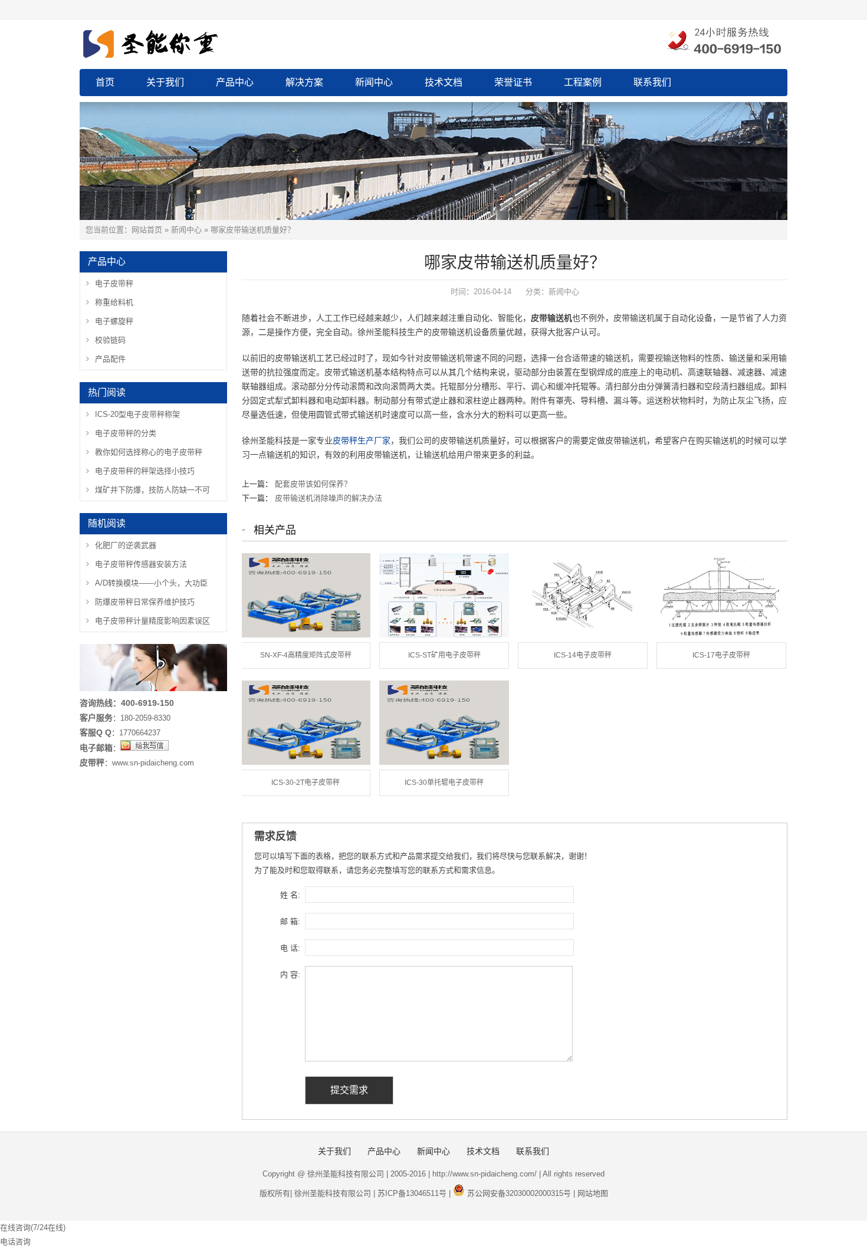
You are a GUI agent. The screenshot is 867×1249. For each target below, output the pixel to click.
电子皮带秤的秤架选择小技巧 (145, 470)
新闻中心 (374, 82)
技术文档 (443, 82)
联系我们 (652, 82)
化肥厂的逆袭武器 (125, 545)
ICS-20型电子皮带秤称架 (137, 414)
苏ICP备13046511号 (411, 1193)
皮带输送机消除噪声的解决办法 (328, 498)
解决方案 (304, 82)
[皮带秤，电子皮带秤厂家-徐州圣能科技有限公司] (209, 41)
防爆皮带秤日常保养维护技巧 (145, 601)
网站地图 (592, 1193)
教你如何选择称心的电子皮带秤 (148, 452)
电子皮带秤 (114, 283)
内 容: (290, 974)
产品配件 (110, 358)
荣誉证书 (513, 82)
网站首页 (147, 229)
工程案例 (583, 82)
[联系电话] (723, 41)
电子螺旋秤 (114, 321)
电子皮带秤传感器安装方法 (141, 564)
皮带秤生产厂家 (361, 440)
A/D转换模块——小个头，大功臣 (151, 583)
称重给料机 (114, 302)
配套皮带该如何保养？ (313, 483)
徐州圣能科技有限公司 (332, 1193)
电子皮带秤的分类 (125, 433)
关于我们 (165, 82)
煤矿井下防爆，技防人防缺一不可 (152, 489)
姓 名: (290, 894)
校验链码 (110, 340)
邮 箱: (290, 921)
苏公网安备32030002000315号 (519, 1193)
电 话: (290, 948)
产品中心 (235, 82)
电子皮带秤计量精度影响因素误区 (152, 620)
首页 (105, 82)
